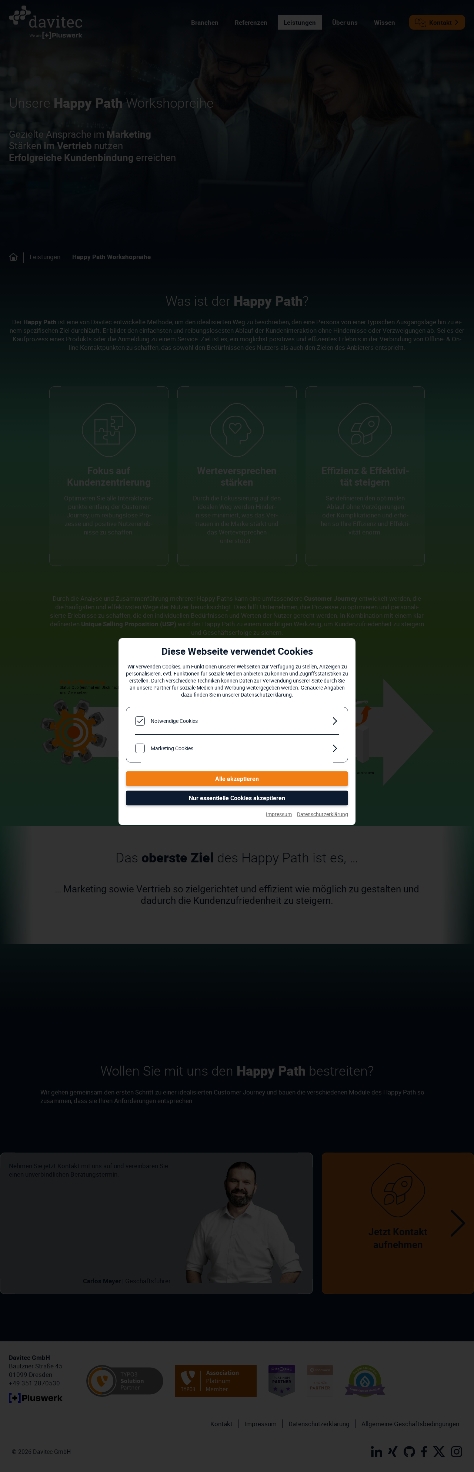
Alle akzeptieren (237, 779)
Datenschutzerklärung (322, 814)
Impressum (279, 814)
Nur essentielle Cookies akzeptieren (237, 798)
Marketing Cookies (172, 748)
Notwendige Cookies (174, 721)
